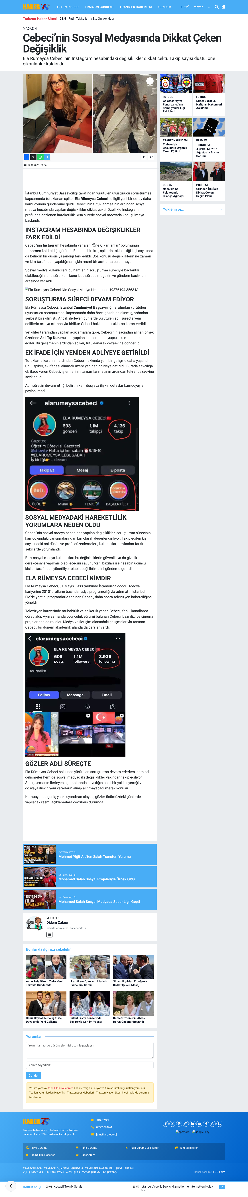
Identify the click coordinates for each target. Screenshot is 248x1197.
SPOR (119, 1168)
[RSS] (219, 1124)
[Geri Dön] (10, 1186)
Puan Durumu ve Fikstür (144, 1147)
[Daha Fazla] (47, 157)
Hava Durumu (39, 1147)
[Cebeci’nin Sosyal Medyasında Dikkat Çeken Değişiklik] (90, 113)
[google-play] (201, 1132)
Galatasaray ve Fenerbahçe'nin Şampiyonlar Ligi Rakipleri (174, 106)
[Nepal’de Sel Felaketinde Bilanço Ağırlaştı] (176, 171)
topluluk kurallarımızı (61, 1088)
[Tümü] (220, 209)
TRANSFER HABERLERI (136, 7)
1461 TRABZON (54, 1172)
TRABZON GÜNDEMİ (175, 140)
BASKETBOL (110, 1172)
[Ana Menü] (222, 7)
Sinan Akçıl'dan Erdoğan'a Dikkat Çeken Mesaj (130, 983)
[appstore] (182, 1132)
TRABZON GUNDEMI (99, 7)
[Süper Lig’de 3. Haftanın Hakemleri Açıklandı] (209, 83)
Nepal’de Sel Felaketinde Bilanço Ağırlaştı (173, 192)
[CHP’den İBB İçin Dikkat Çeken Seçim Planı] (209, 171)
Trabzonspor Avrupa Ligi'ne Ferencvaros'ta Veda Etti (100, 20)
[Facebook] (166, 1124)
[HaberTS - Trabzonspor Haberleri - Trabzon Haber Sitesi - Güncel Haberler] (36, 6)
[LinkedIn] (193, 1124)
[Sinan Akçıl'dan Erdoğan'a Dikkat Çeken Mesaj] (133, 966)
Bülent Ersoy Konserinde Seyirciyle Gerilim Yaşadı (86, 1019)
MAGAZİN (30, 28)
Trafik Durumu (88, 1147)
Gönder (34, 1075)
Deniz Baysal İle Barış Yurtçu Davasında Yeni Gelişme (44, 1019)
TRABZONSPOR (67, 7)
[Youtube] (199, 1124)
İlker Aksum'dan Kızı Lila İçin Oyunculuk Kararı (88, 983)
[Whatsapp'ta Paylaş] (40, 157)
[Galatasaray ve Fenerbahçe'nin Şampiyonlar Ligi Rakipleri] (176, 83)
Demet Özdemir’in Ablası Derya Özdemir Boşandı (129, 1019)
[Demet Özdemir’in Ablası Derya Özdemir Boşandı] (133, 1003)
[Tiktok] (206, 1124)
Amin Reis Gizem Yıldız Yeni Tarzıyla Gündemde (44, 983)
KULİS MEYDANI (33, 1172)
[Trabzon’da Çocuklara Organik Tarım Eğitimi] (176, 127)
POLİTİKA (202, 185)
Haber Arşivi (87, 1155)
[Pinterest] (179, 1124)
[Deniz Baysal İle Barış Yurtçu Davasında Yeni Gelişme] (46, 1003)
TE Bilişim (219, 1172)
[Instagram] (186, 1124)
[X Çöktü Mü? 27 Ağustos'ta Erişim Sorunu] (209, 127)
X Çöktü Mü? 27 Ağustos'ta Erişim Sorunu (207, 152)
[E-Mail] (49, 935)
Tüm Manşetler (189, 1147)
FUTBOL (168, 97)
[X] (172, 1124)
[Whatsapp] (213, 1124)
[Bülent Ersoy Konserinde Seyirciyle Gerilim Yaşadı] (90, 1003)
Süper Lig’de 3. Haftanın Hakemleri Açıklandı (209, 104)
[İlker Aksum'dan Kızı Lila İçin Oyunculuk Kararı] (90, 966)
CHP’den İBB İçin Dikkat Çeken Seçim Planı (207, 192)
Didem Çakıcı (57, 922)
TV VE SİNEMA (91, 1172)
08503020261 (104, 1127)
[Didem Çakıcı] (34, 924)
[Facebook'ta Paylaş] (26, 157)
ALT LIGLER (73, 1172)
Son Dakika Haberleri (42, 1155)
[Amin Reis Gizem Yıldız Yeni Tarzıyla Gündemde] (46, 966)
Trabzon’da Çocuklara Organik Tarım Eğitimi (175, 148)
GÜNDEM (164, 7)
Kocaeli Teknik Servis (68, 1186)
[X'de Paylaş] (33, 157)
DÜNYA (167, 185)
